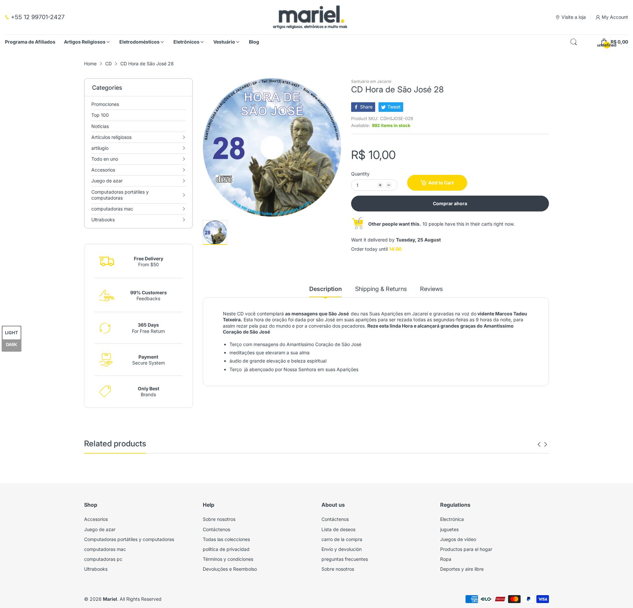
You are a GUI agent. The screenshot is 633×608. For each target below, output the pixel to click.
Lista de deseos (338, 529)
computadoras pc (103, 559)
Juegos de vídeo (458, 539)
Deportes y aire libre (462, 569)
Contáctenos (216, 529)
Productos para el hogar (466, 549)
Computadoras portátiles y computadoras (129, 539)
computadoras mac (105, 549)
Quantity (360, 173)
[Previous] (545, 444)
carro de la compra (341, 539)
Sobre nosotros (219, 519)
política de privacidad (226, 549)
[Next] (539, 444)
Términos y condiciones (228, 559)
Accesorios (96, 519)
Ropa (445, 559)
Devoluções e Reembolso (230, 569)
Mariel (110, 599)
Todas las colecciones (226, 539)
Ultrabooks (95, 569)
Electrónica (452, 519)
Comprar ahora (450, 203)
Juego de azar (99, 529)
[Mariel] (310, 17)
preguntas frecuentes (344, 559)
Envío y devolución (341, 549)
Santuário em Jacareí (371, 81)
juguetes (449, 529)
